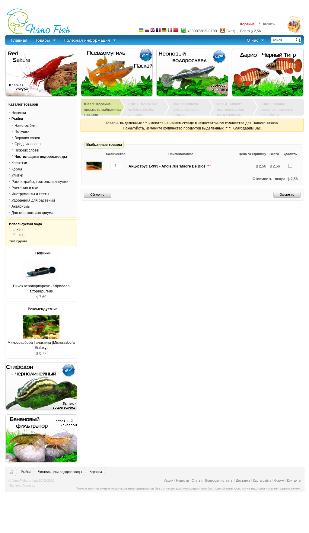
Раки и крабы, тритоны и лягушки (39, 181)
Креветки (19, 162)
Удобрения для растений (33, 199)
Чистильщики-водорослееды (40, 156)
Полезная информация (87, 40)
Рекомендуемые (43, 308)
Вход (230, 30)
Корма (16, 168)
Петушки (22, 131)
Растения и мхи (24, 187)
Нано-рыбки (24, 125)
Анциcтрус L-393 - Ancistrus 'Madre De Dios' (170, 166)
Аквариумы (20, 206)
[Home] (13, 471)
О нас (252, 40)
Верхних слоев (27, 137)
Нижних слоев (26, 149)
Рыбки (17, 118)
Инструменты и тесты (30, 193)
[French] (158, 31)
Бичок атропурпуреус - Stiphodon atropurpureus (41, 288)
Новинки (18, 112)
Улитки (17, 174)
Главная (19, 40)
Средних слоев (27, 143)
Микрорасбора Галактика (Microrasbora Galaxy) (41, 345)
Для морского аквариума (32, 212)
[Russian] (147, 31)
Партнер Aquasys (21, 485)
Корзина (247, 24)
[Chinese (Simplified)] (175, 31)
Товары (42, 40)
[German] (164, 31)
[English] (152, 31)
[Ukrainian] (141, 31)
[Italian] (169, 31)
